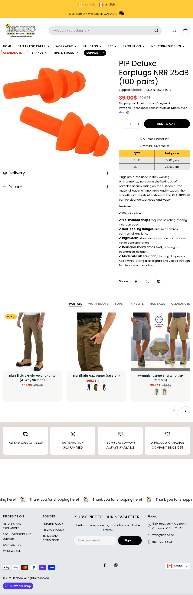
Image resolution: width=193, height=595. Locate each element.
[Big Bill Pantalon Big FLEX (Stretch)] (96, 342)
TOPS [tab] (119, 304)
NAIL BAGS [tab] (157, 304)
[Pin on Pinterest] (158, 281)
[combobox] (105, 30)
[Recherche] (156, 30)
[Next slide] (185, 410)
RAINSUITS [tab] (136, 304)
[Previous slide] (174, 410)
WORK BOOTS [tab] (98, 304)
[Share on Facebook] (136, 281)
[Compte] (174, 30)
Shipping (124, 103)
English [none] (110, 4)
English (178, 565)
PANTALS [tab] (75, 304)
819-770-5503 (162, 542)
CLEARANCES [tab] (180, 304)
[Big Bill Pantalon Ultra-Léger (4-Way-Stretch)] (32, 342)
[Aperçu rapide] (56, 320)
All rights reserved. (37, 578)
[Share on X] (147, 281)
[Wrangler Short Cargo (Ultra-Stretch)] (160, 342)
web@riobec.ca (163, 535)
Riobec (136, 90)
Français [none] (90, 4)
